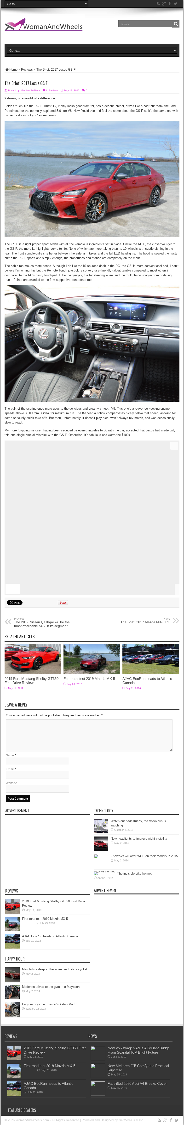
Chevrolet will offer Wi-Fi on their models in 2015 (144, 856)
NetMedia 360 (128, 1120)
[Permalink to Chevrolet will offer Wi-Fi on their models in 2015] (101, 867)
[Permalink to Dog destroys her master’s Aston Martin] (12, 1015)
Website (11, 783)
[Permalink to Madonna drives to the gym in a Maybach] (12, 998)
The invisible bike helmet (134, 873)
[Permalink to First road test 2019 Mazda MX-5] (91, 673)
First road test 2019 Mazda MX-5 (89, 679)
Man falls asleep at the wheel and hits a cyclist (54, 969)
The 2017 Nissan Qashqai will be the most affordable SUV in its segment (42, 622)
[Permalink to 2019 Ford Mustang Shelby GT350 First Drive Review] (33, 673)
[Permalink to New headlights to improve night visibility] (101, 850)
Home (13, 69)
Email (10, 769)
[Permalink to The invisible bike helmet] (104, 871)
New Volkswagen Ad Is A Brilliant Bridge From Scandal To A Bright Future (139, 1050)
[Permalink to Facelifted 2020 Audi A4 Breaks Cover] (98, 1095)
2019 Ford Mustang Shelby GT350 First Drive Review (31, 681)
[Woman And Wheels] (45, 27)
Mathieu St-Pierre (30, 90)
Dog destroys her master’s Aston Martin (49, 1004)
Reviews (27, 69)
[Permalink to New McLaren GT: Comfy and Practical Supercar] (98, 1077)
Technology (103, 811)
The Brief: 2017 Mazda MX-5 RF (145, 620)
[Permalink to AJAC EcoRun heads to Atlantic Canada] (150, 673)
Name (10, 755)
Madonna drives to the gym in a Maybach (51, 987)
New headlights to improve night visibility (139, 838)
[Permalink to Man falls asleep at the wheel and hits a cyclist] (12, 980)
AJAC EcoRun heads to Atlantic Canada (50, 936)
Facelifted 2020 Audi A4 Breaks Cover (137, 1083)
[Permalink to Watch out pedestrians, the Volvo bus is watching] (101, 832)
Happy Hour (15, 959)
